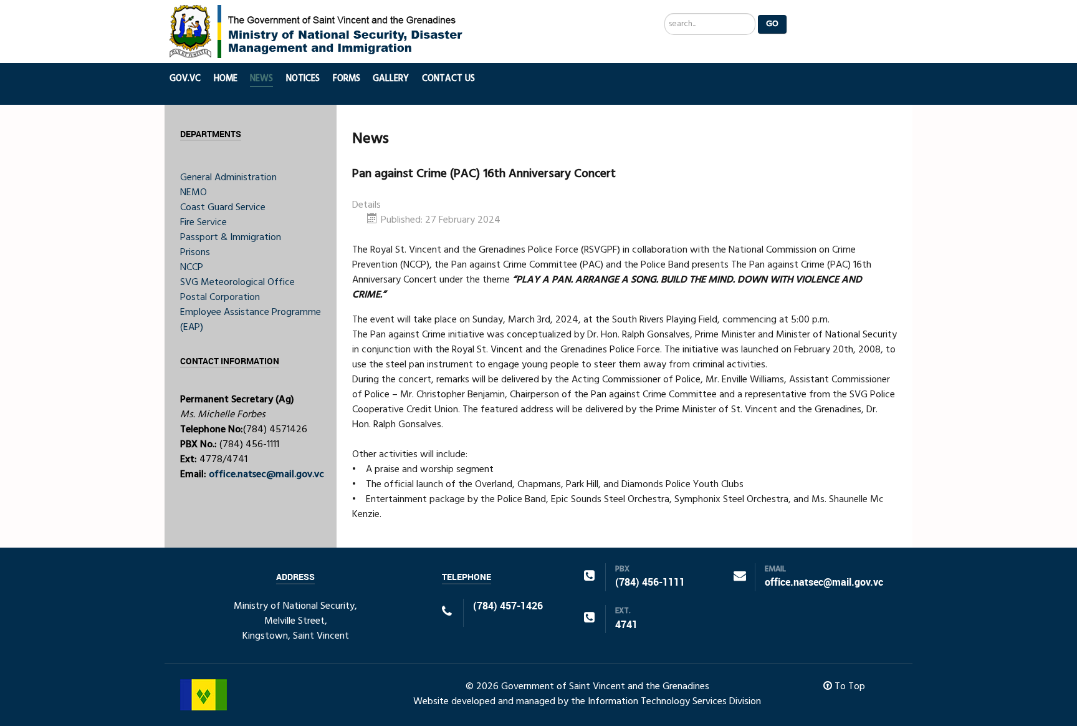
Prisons (195, 252)
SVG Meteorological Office (237, 282)
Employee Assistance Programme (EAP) (250, 320)
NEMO (193, 192)
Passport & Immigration (230, 237)
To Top (848, 687)
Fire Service (203, 222)
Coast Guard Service (223, 207)
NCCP (191, 267)
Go (772, 24)
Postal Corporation (220, 297)
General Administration (228, 177)
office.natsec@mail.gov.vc (266, 475)
